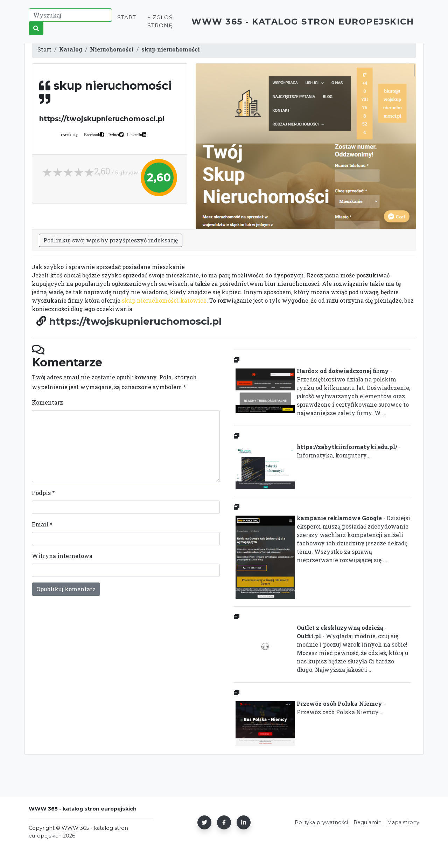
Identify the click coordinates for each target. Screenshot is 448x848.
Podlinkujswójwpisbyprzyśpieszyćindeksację (110, 240)
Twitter (113, 134)
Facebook (92, 134)
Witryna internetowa (62, 555)
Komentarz (47, 402)
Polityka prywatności (321, 822)
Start (126, 17)
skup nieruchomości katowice (164, 300)
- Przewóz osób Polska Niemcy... (341, 708)
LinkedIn (134, 134)
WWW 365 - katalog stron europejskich (302, 21)
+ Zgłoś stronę (160, 21)
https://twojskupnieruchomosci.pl (135, 321)
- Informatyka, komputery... (349, 451)
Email (42, 524)
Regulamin (368, 822)
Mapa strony (403, 822)
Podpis (43, 492)
